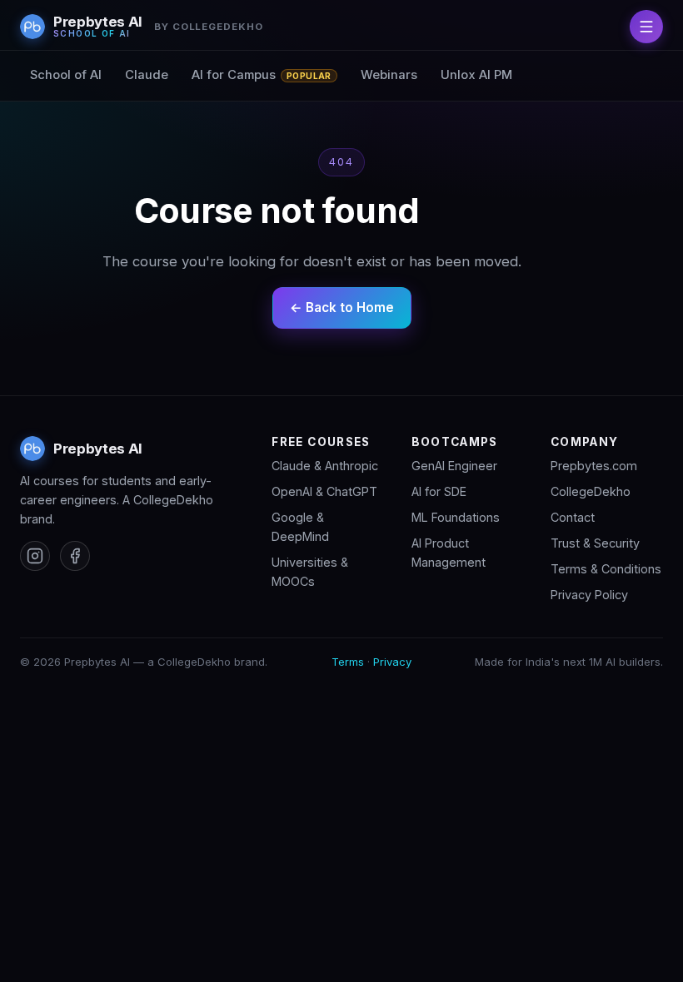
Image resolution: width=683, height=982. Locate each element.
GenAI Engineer (454, 466)
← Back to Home (342, 307)
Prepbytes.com (594, 466)
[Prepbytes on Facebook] (75, 556)
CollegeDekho (591, 491)
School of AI (66, 74)
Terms (348, 661)
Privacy (392, 661)
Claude (146, 74)
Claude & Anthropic (325, 466)
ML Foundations (455, 517)
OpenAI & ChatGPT (324, 491)
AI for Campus (262, 74)
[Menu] (646, 26)
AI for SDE (438, 491)
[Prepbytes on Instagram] (35, 556)
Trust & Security (595, 543)
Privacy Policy (589, 595)
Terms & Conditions (606, 569)
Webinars (389, 74)
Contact (573, 517)
